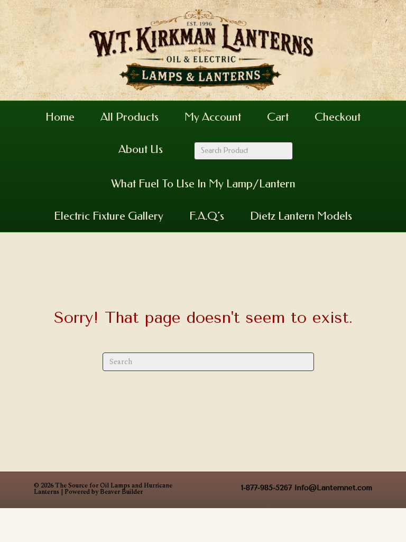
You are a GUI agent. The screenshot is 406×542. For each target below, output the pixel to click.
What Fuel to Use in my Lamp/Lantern (203, 184)
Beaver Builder (121, 492)
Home (60, 117)
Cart (278, 117)
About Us (140, 149)
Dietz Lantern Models (301, 216)
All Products (129, 117)
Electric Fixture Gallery (108, 216)
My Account (212, 117)
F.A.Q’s (206, 216)
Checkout (338, 117)
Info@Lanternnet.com (333, 487)
